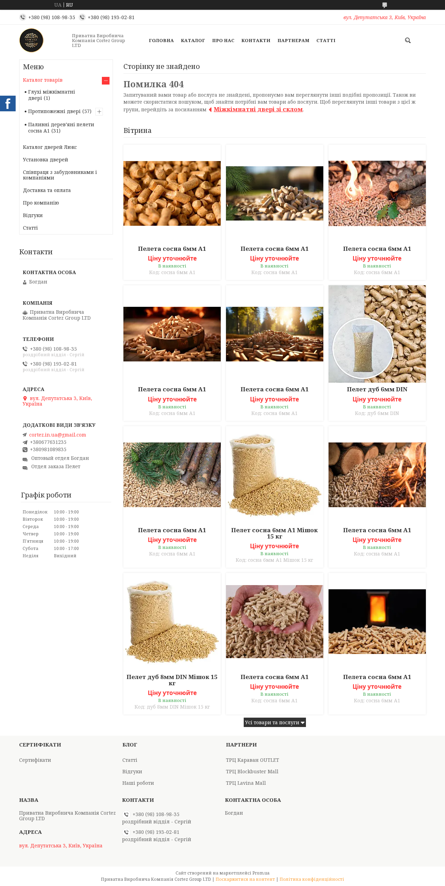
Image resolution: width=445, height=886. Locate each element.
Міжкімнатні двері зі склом (258, 109)
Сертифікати (35, 760)
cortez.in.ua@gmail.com (57, 435)
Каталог (193, 40)
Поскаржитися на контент (245, 879)
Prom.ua (260, 873)
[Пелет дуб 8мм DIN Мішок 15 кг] (172, 621)
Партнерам (293, 40)
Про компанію (41, 202)
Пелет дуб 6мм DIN (377, 389)
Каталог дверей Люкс (50, 147)
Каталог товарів (43, 80)
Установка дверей (45, 159)
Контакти (255, 40)
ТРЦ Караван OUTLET (252, 760)
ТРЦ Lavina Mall (246, 783)
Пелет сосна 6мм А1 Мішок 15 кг (274, 533)
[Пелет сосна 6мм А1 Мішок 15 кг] (274, 475)
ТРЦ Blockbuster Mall (252, 771)
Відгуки (33, 215)
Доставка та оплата (47, 190)
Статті (325, 40)
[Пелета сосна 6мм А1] (172, 193)
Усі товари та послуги (272, 722)
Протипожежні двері (54, 111)
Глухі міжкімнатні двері (51, 94)
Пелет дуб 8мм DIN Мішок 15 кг (172, 680)
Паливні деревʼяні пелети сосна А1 (61, 127)
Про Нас (223, 40)
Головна (161, 40)
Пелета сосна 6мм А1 (172, 249)
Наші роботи (138, 783)
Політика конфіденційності (312, 879)
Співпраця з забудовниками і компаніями (60, 175)
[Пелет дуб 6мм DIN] (377, 334)
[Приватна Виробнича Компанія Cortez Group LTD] (43, 40)
